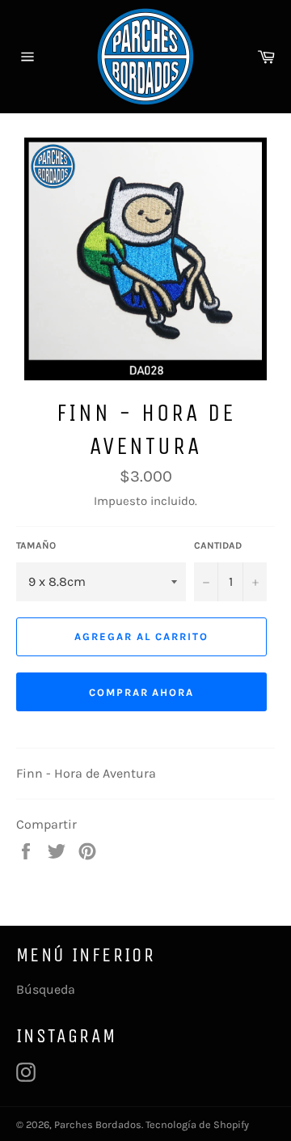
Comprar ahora (141, 692)
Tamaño (36, 545)
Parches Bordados (97, 1124)
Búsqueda (45, 989)
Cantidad (218, 545)
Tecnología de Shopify (197, 1124)
